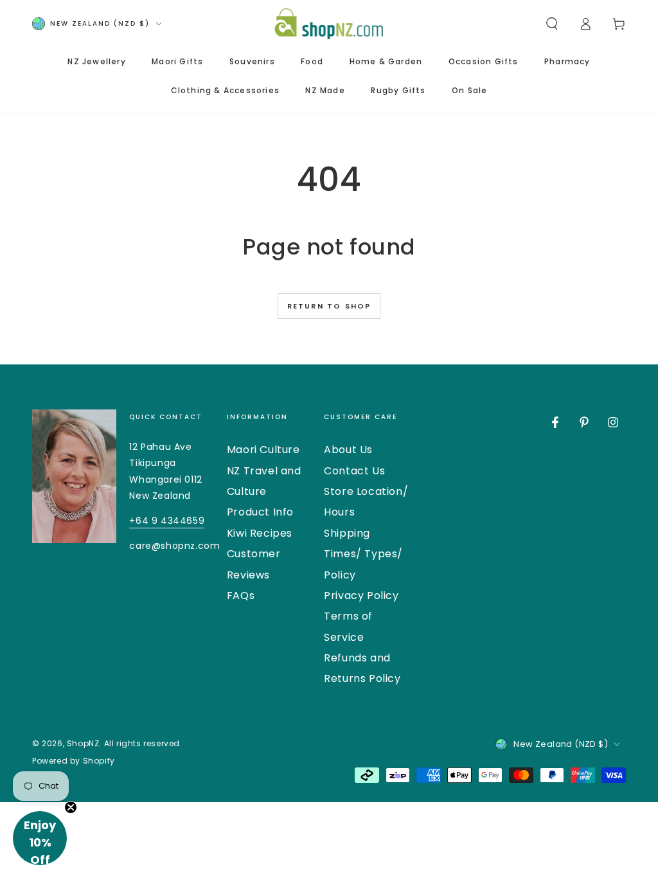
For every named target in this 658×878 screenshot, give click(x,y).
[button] (552, 24)
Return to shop (329, 306)
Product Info (260, 512)
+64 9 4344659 (166, 520)
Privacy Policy (361, 595)
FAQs (240, 595)
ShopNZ (83, 743)
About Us (348, 449)
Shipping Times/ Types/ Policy (363, 554)
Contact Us (354, 470)
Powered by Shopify (73, 761)
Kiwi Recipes (259, 533)
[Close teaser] (70, 807)
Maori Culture (263, 449)
